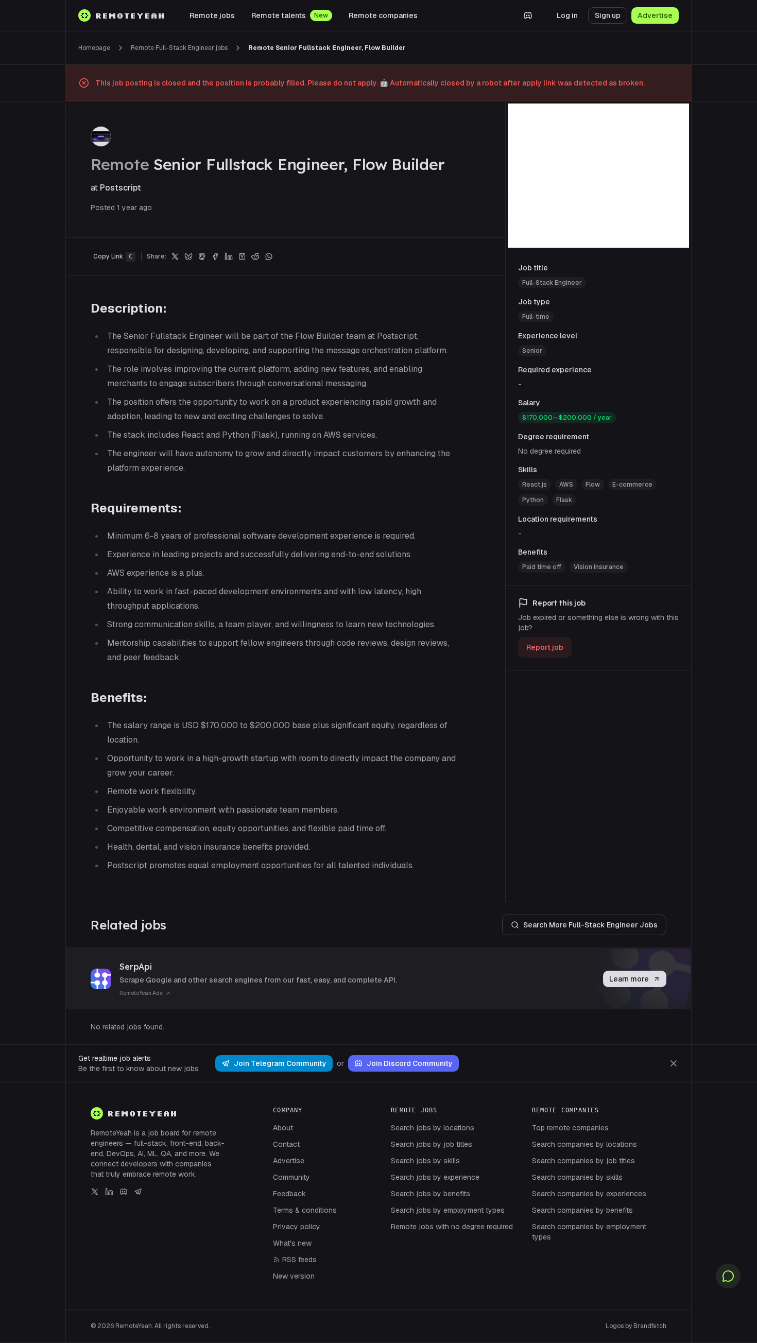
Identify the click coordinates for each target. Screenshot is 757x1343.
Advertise (655, 15)
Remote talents (278, 15)
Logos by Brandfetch (636, 1326)
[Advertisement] (598, 176)
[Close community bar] (673, 1063)
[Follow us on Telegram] (138, 1191)
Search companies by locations (584, 1144)
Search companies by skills (577, 1177)
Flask (564, 500)
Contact (286, 1144)
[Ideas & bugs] (728, 1276)
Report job (544, 647)
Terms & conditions (305, 1210)
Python (533, 500)
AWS (566, 484)
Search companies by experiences (589, 1193)
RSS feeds (299, 1259)
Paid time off (541, 567)
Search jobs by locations (432, 1127)
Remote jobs (212, 15)
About (283, 1127)
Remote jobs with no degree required (452, 1226)
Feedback (289, 1193)
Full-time (535, 317)
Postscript (120, 187)
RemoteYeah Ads (141, 993)
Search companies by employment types (589, 1232)
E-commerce (632, 484)
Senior (532, 351)
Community (291, 1177)
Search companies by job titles (583, 1160)
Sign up (608, 15)
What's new (292, 1243)
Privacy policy (296, 1226)
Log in (567, 15)
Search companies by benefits (582, 1210)
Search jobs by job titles (431, 1144)
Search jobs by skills (425, 1160)
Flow (593, 484)
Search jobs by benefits (430, 1193)
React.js (534, 484)
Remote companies (383, 15)
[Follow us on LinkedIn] (109, 1191)
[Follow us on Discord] (123, 1191)
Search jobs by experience (435, 1177)
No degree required (549, 451)
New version (294, 1276)
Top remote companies (570, 1127)
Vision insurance (599, 567)
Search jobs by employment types (448, 1210)
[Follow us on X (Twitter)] (95, 1191)
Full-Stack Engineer (552, 283)
